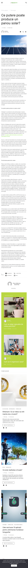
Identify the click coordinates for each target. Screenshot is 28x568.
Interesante (12, 408)
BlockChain (5, 408)
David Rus (6, 31)
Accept (14, 565)
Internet (5, 524)
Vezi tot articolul (8, 425)
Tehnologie (13, 10)
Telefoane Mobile (18, 524)
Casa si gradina (7, 328)
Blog (5, 364)
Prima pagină (4, 10)
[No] (26, 563)
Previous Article (9, 295)
